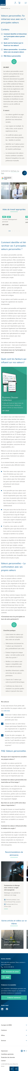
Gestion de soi (4, 8)
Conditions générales (7, 1054)
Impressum (4, 1051)
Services (3, 1040)
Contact (3, 1060)
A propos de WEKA (6, 1025)
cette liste (7, 711)
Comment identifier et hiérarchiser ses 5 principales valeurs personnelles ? (15, 36)
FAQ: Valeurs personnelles (12, 56)
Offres (3, 1035)
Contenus (4, 1030)
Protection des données (8, 1057)
